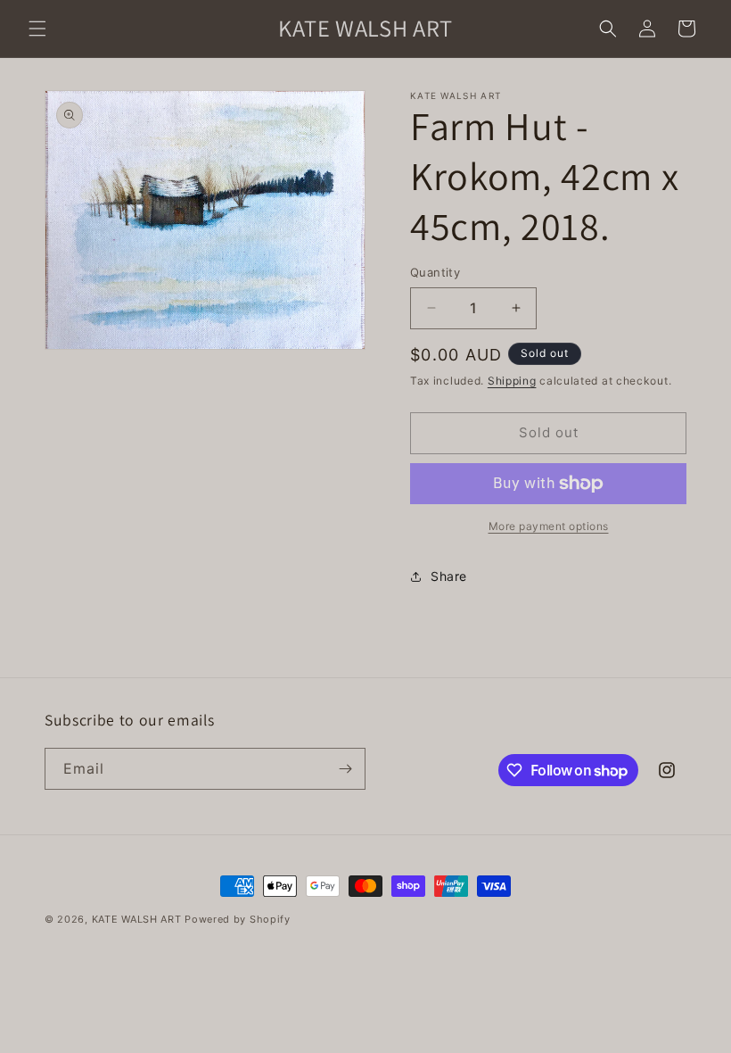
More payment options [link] (549, 526)
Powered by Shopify (238, 919)
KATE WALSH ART (137, 919)
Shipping (512, 380)
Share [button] (449, 576)
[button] (37, 28)
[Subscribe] (345, 769)
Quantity (435, 272)
